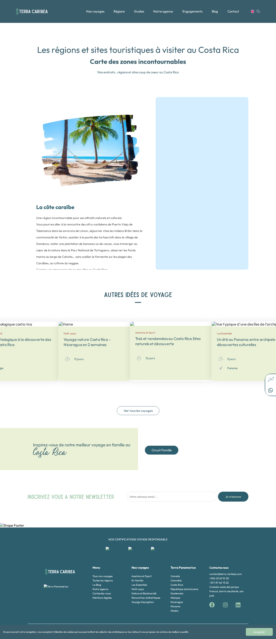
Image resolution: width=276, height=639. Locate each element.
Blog (215, 11)
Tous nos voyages (103, 576)
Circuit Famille (162, 450)
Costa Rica (177, 584)
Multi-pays (138, 589)
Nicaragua (177, 602)
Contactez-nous (102, 593)
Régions (119, 11)
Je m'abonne (233, 496)
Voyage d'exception (143, 602)
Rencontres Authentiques (146, 597)
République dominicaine (184, 589)
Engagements (192, 11)
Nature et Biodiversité (144, 593)
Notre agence (163, 11)
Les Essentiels (139, 584)
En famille (137, 580)
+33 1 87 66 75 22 (219, 582)
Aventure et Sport (142, 576)
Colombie (176, 580)
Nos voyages (95, 11)
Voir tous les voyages (138, 411)
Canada (175, 576)
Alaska (174, 610)
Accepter (259, 632)
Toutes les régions (103, 580)
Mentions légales (102, 597)
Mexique (175, 597)
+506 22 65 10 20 (219, 578)
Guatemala (177, 593)
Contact (233, 11)
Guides (139, 11)
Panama (175, 606)
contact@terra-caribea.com (225, 574)
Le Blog (97, 584)
